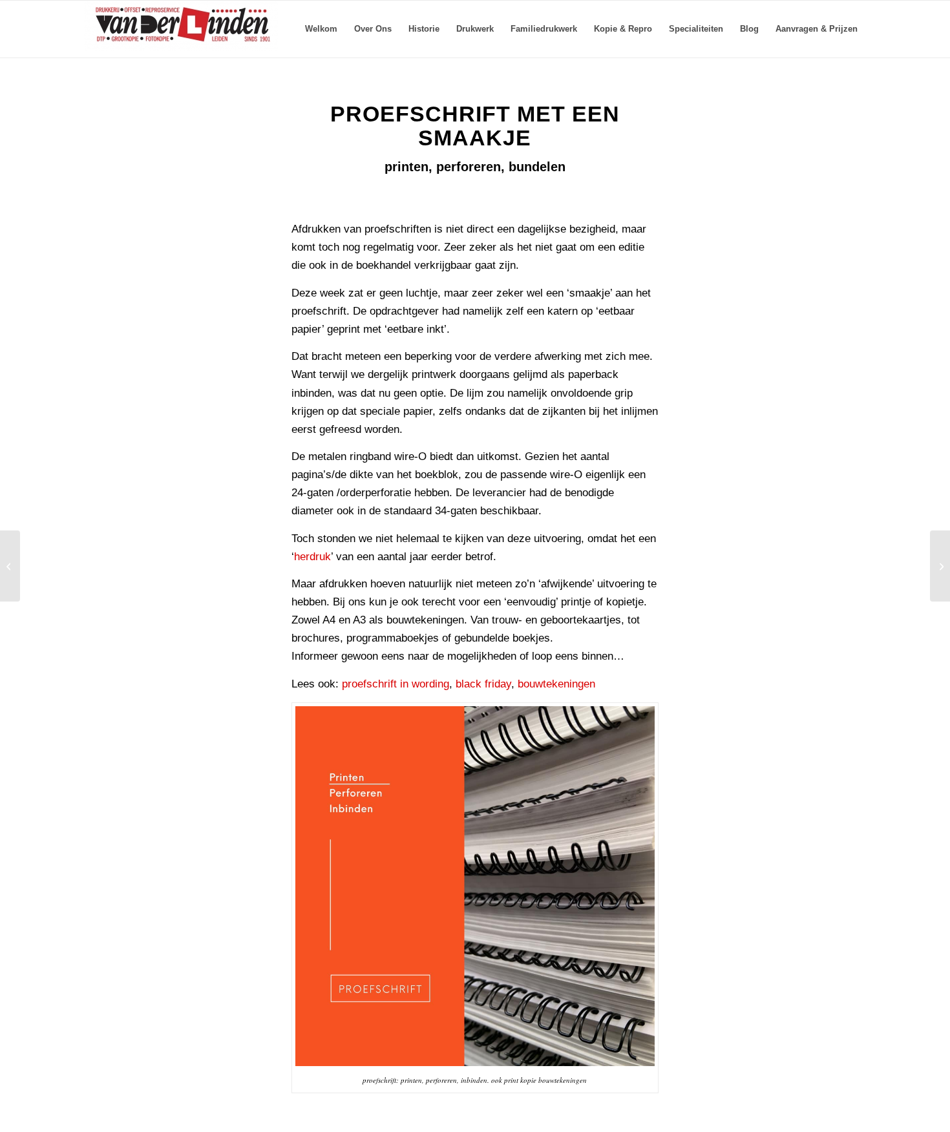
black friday (483, 684)
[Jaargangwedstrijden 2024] (10, 566)
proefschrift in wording (395, 684)
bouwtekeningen (556, 684)
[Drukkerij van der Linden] (181, 29)
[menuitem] (321, 29)
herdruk (312, 556)
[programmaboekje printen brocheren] (940, 566)
